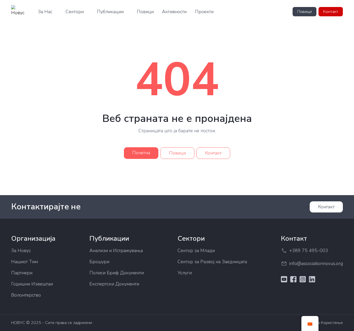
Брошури (99, 262)
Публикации (110, 12)
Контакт (330, 11)
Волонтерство (26, 295)
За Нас (45, 12)
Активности (174, 12)
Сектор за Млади (196, 250)
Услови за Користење (322, 323)
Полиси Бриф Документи (116, 273)
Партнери (21, 273)
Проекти (204, 12)
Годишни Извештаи (32, 284)
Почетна (141, 153)
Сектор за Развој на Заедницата (212, 262)
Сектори (75, 12)
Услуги (185, 273)
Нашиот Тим (24, 262)
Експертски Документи (114, 284)
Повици (145, 12)
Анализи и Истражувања (116, 250)
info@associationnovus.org (316, 263)
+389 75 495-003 (308, 250)
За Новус (21, 250)
